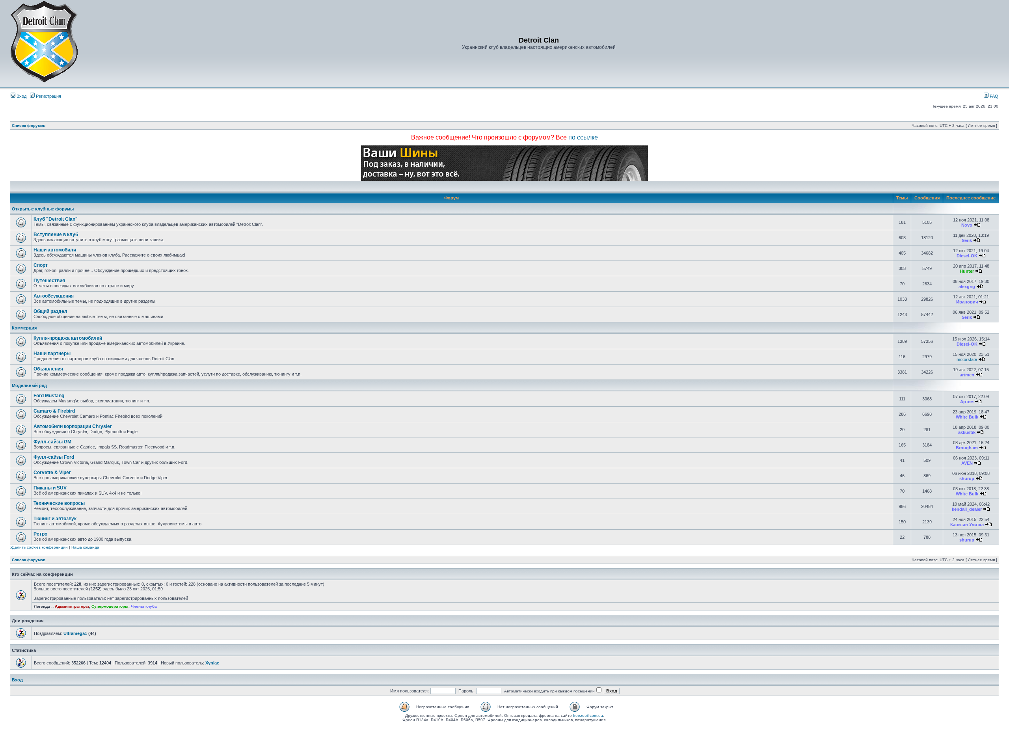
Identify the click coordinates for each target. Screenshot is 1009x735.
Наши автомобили (55, 250)
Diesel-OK (967, 255)
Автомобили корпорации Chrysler (73, 426)
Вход (20, 96)
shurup (966, 478)
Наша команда (85, 547)
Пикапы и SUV (50, 488)
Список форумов (28, 125)
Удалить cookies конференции (39, 547)
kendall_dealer (967, 509)
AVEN (967, 463)
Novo (966, 225)
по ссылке (583, 137)
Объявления (48, 369)
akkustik (966, 432)
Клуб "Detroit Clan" (56, 219)
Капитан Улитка (967, 524)
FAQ (993, 96)
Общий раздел (50, 311)
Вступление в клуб (56, 234)
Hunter (967, 271)
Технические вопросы (59, 503)
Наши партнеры (52, 353)
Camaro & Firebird (54, 411)
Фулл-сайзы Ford (54, 457)
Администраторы (72, 606)
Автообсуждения (54, 296)
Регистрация (48, 96)
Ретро (40, 534)
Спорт (41, 265)
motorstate (967, 359)
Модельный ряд (29, 385)
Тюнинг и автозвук (55, 518)
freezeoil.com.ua (588, 715)
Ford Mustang (49, 395)
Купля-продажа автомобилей (68, 338)
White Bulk (967, 417)
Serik (967, 240)
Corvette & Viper (52, 472)
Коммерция (24, 328)
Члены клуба (144, 606)
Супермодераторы (109, 606)
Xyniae (212, 663)
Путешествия (49, 280)
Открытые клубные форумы (43, 209)
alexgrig (967, 286)
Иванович (967, 302)
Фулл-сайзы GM (52, 442)
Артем (967, 401)
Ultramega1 (75, 633)
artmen (967, 374)
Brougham (967, 447)
